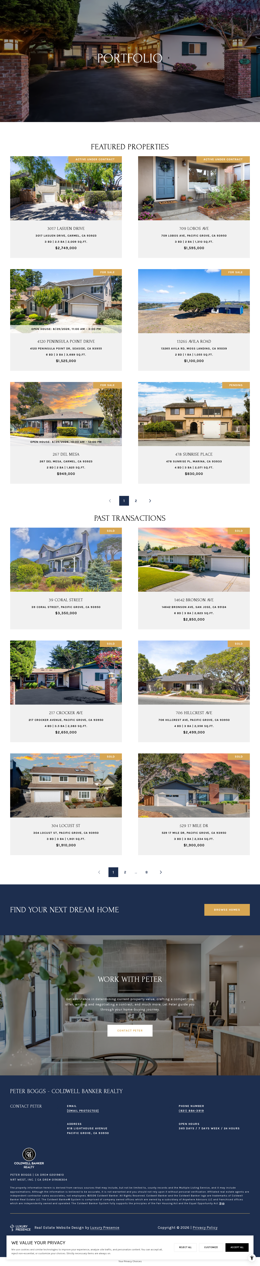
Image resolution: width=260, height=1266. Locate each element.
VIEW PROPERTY (66, 205)
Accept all (237, 1247)
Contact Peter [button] (130, 1030)
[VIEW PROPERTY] (66, 201)
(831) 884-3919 (191, 1110)
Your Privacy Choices (130, 1261)
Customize (211, 1247)
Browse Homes (227, 909)
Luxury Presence (104, 1227)
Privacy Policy (205, 1227)
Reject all (185, 1247)
